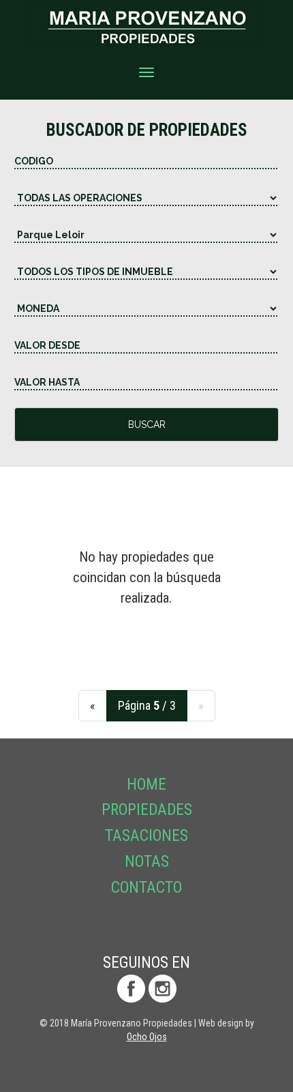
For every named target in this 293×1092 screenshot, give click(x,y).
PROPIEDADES (147, 810)
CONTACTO (146, 887)
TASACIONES (146, 836)
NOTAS (147, 861)
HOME (146, 784)
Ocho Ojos (147, 1036)
